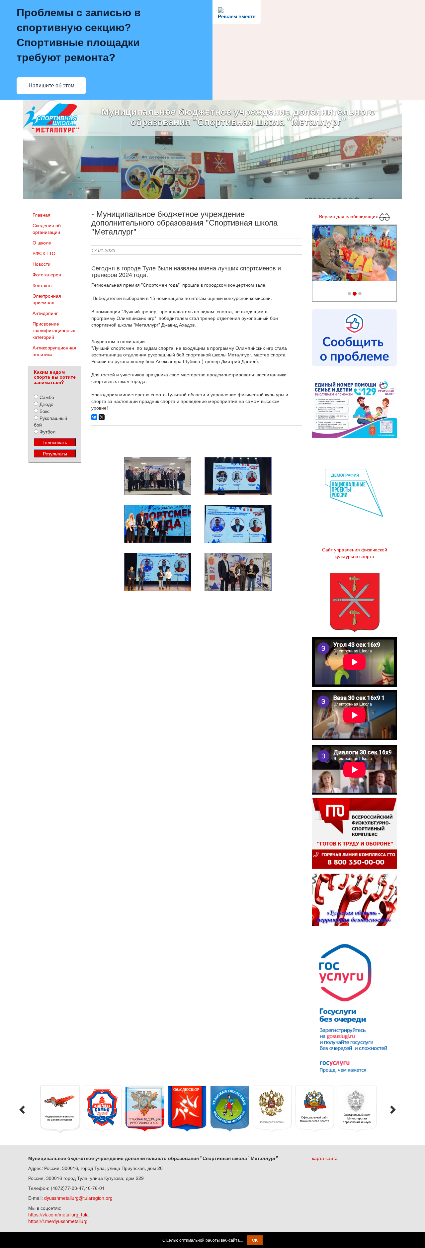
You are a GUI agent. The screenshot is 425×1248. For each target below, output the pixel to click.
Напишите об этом (51, 85)
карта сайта (325, 1158)
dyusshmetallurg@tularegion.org (78, 1198)
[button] (318, 255)
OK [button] (255, 1240)
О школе (42, 242)
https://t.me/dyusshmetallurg (58, 1221)
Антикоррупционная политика (54, 350)
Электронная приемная (47, 299)
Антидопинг (45, 313)
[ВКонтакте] (94, 417)
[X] (102, 417)
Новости (41, 263)
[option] (59, 1109)
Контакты (42, 285)
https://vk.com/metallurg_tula (58, 1214)
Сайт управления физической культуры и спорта (354, 552)
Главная (41, 214)
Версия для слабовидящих (349, 216)
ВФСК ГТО (44, 253)
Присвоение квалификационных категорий (54, 330)
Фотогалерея (47, 274)
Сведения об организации (47, 228)
